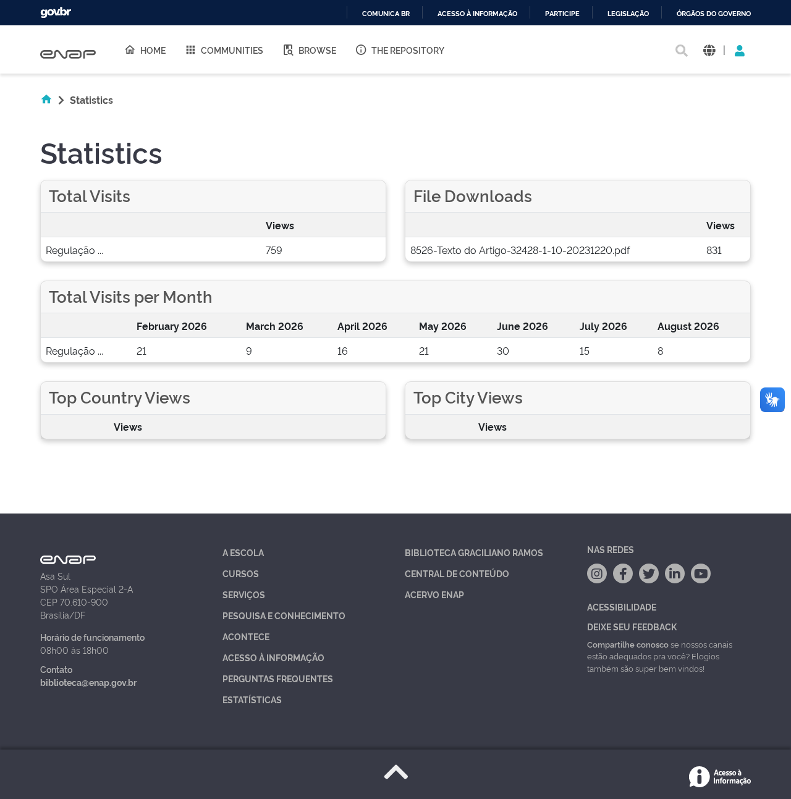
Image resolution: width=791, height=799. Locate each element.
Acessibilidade (621, 606)
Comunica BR (386, 14)
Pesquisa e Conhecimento (283, 615)
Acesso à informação (477, 14)
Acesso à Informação (273, 657)
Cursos (240, 573)
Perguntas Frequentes (277, 678)
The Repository (407, 50)
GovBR (55, 13)
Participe (562, 14)
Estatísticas (252, 699)
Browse (317, 50)
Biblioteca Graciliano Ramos (474, 552)
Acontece (245, 636)
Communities (232, 50)
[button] (709, 50)
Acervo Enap (434, 594)
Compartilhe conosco (628, 643)
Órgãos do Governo (714, 14)
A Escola (243, 552)
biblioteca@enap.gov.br (88, 682)
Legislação (628, 14)
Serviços (243, 594)
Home (153, 50)
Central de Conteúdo (457, 573)
